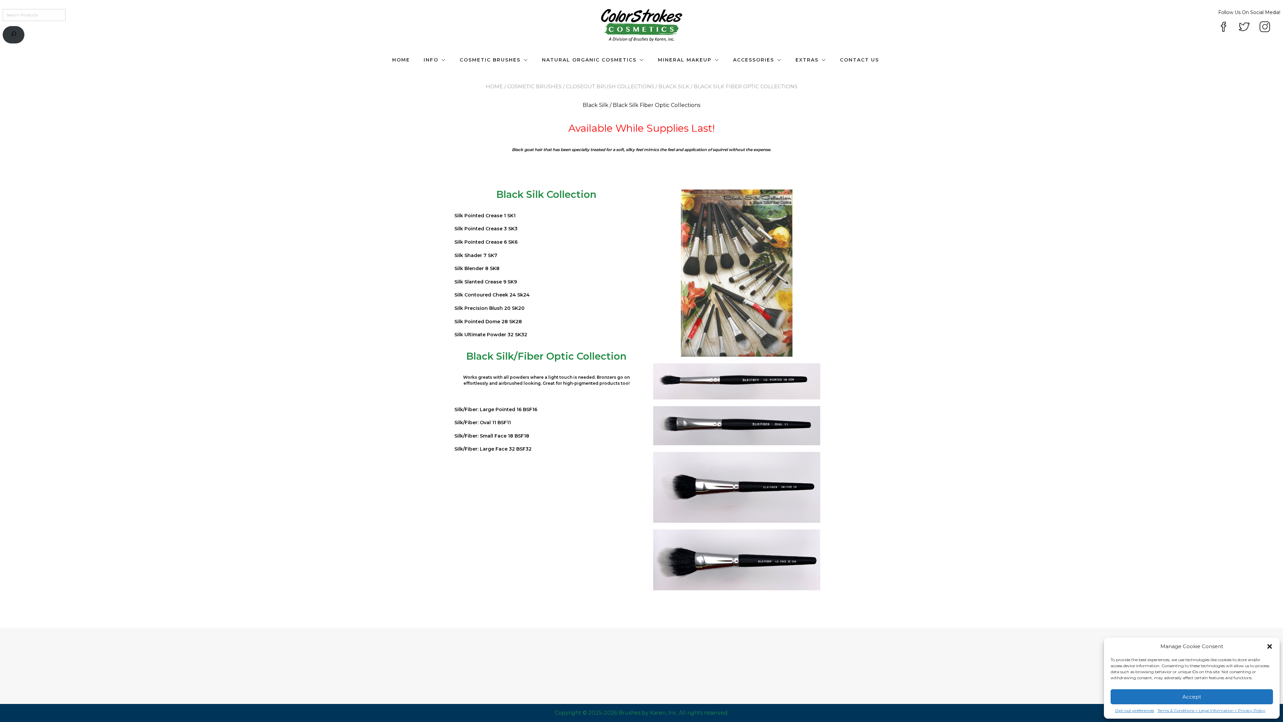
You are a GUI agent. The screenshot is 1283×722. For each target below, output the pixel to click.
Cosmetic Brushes (490, 60)
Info (431, 60)
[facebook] (1223, 27)
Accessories (753, 60)
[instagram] (1265, 27)
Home (401, 60)
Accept (1191, 697)
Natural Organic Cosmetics (589, 60)
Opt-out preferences (1134, 710)
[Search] (13, 35)
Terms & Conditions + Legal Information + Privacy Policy (1211, 710)
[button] (1269, 646)
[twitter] (1244, 27)
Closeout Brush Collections (610, 86)
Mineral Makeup (685, 60)
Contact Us (859, 60)
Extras (807, 60)
